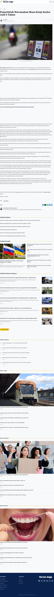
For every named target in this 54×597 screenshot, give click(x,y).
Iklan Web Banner (3, 587)
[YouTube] (47, 581)
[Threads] (50, 581)
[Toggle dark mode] (53, 2)
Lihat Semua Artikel (4, 329)
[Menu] (1, 2)
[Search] (50, 2)
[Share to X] (45, 205)
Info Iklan (2, 589)
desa (24, 73)
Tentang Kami (2, 579)
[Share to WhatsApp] (47, 205)
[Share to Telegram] (51, 205)
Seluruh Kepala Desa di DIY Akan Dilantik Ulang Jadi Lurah (19, 106)
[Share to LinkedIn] (49, 205)
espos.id (20, 579)
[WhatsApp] (52, 581)
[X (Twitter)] (42, 581)
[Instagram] (44, 581)
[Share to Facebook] (43, 205)
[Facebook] (39, 581)
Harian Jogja (19, 192)
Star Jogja (21, 583)
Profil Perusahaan (3, 585)
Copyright (2, 583)
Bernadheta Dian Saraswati (10, 208)
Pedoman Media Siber (4, 581)
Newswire (5, 19)
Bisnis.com (21, 581)
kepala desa (33, 69)
